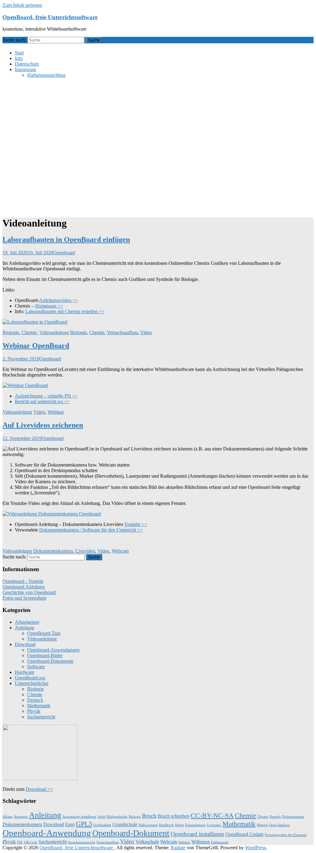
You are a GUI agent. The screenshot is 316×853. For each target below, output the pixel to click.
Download (25, 644)
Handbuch (166, 825)
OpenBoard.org (30, 677)
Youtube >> (135, 524)
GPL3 (84, 824)
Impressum (25, 69)
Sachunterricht (41, 716)
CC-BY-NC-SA (212, 815)
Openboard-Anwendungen (53, 650)
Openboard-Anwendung (46, 833)
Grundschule (124, 824)
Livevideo (85, 551)
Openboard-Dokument (130, 833)
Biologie (10, 332)
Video (146, 332)
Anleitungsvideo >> (58, 300)
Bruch (149, 815)
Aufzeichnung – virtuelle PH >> (46, 395)
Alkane (7, 816)
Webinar (56, 412)
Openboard (64, 252)
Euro (70, 824)
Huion (179, 825)
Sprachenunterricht (81, 842)
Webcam (120, 551)
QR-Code (30, 842)
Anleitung (24, 627)
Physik (33, 711)
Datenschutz (27, 64)
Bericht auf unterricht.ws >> (42, 401)
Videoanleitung (54, 332)
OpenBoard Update (244, 834)
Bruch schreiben (173, 816)
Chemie (29, 332)
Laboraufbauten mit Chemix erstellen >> (64, 311)
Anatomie (21, 816)
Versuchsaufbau (122, 332)
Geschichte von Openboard (29, 592)
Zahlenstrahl (219, 842)
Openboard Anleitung (23, 586)
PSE (20, 842)
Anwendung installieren (79, 816)
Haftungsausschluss (46, 75)
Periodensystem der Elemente (286, 835)
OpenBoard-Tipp (43, 633)
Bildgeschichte (117, 816)
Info (19, 58)
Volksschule (147, 841)
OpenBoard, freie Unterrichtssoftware (50, 17)
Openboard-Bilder (45, 655)
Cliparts (262, 816)
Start (19, 52)
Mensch (262, 825)
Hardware (24, 672)
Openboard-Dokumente (50, 661)
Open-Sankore (279, 825)
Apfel (102, 816)
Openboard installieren (197, 834)
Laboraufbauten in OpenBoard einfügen (66, 239)
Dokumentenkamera (53, 551)
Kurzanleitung (195, 825)
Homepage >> (49, 305)
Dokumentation (293, 816)
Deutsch (35, 700)
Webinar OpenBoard (35, 346)
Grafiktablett (102, 825)
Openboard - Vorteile (23, 581)
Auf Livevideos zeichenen (42, 425)
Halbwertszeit (148, 825)
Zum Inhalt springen (22, 5)
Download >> (39, 789)
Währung (200, 841)
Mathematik (38, 705)
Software (36, 666)
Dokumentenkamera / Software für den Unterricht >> (91, 529)
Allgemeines (27, 622)
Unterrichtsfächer (31, 683)
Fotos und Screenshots (24, 598)
